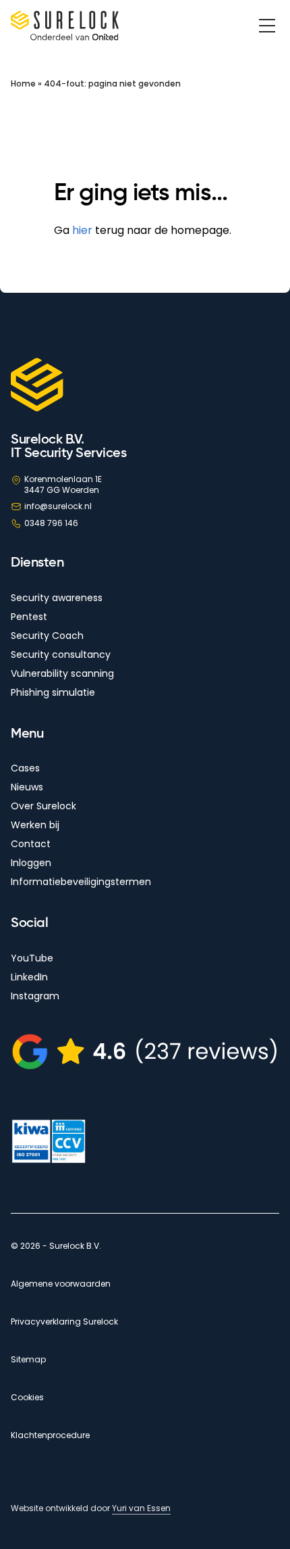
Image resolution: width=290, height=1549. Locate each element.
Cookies (27, 1397)
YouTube (32, 958)
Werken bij (35, 825)
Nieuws (27, 787)
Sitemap (28, 1359)
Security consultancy (61, 654)
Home (23, 83)
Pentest (29, 616)
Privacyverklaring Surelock (64, 1321)
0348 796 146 (51, 523)
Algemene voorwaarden (61, 1284)
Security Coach (47, 635)
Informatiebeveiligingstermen (81, 881)
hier (82, 230)
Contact (31, 844)
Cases (25, 768)
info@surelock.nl (58, 506)
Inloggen (31, 862)
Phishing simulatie (53, 692)
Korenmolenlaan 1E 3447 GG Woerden (63, 484)
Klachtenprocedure (50, 1435)
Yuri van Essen (141, 1508)
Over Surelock (43, 806)
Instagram (35, 996)
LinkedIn (29, 977)
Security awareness (57, 597)
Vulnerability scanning (62, 673)
